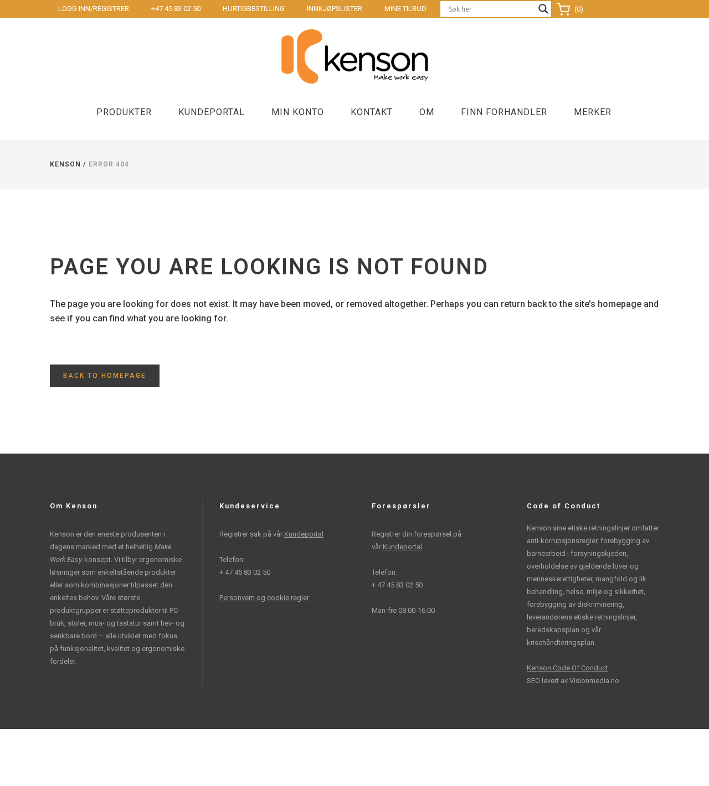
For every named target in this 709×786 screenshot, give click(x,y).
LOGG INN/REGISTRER (93, 8)
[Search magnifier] (543, 9)
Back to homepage (104, 375)
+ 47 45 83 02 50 (244, 572)
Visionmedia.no (594, 680)
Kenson (65, 164)
